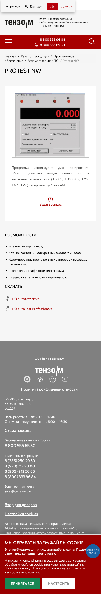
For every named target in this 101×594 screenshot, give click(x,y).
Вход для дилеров (21, 504)
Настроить (58, 584)
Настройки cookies (21, 513)
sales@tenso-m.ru (18, 491)
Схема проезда (18, 430)
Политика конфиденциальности (49, 389)
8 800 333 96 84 (52, 39)
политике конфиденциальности (31, 553)
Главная (10, 56)
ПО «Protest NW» (25, 299)
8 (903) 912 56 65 (20, 471)
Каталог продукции (35, 56)
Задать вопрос (51, 204)
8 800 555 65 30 (52, 45)
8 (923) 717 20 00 (20, 466)
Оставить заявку (49, 358)
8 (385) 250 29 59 (20, 460)
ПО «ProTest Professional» (32, 309)
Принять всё (22, 584)
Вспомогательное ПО (43, 61)
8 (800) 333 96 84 (20, 476)
